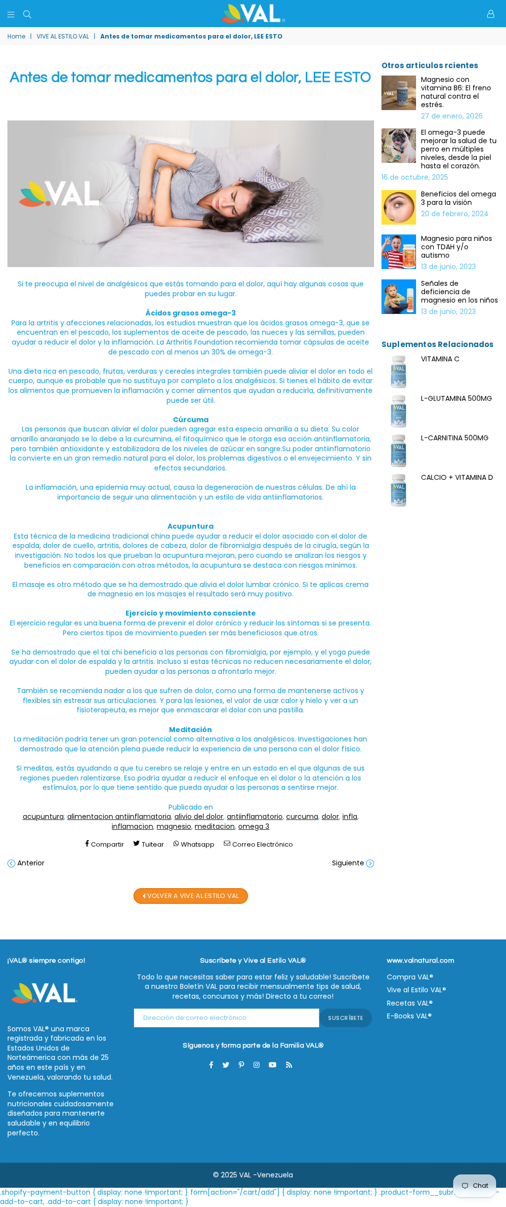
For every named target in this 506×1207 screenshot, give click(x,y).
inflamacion (132, 826)
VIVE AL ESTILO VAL (63, 36)
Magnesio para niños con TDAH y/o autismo (456, 247)
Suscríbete (345, 1018)
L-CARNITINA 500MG (455, 438)
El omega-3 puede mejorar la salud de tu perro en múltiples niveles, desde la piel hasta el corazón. (459, 149)
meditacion (215, 826)
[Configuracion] (491, 13)
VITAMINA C (440, 359)
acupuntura (43, 816)
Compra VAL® (410, 977)
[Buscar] (27, 13)
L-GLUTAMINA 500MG (456, 398)
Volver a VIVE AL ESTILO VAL (192, 895)
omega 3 (253, 826)
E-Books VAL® (409, 1016)
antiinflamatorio (255, 816)
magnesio (174, 826)
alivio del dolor (198, 816)
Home (16, 36)
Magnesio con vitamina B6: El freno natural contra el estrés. (456, 92)
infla (349, 816)
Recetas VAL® (410, 1003)
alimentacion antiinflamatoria (119, 816)
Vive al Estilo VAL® (416, 990)
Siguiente (348, 863)
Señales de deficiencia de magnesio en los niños (459, 292)
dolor (330, 816)
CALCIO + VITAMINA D (457, 477)
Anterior (30, 863)
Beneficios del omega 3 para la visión (458, 198)
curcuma (302, 816)
